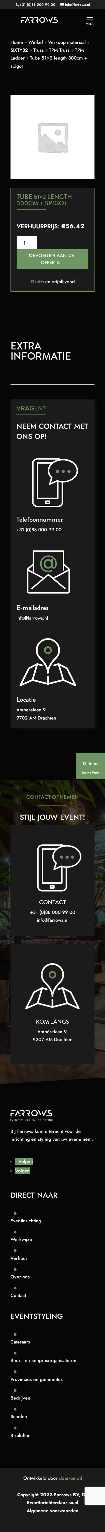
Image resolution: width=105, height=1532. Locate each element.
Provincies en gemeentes (36, 1379)
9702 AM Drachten (36, 718)
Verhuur (18, 1258)
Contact (18, 1295)
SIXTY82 (19, 50)
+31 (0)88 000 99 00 (37, 4)
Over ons (20, 1276)
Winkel (35, 42)
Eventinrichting (25, 1220)
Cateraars (20, 1342)
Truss (38, 50)
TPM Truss (59, 50)
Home (16, 42)
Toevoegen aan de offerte (50, 259)
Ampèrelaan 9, (52, 1031)
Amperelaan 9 (31, 709)
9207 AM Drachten (53, 1039)
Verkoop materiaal (67, 42)
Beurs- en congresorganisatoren (43, 1360)
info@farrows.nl (32, 618)
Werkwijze (21, 1239)
